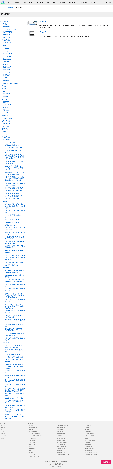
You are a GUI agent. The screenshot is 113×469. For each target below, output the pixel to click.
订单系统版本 (6, 129)
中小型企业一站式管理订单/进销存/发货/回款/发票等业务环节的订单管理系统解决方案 (14, 295)
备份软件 (31, 446)
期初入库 (6, 102)
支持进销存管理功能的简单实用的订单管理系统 (15, 162)
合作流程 (4, 86)
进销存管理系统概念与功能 (13, 145)
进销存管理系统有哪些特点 (13, 220)
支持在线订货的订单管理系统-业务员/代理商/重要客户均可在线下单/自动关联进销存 (14, 156)
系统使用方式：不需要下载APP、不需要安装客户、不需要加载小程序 (14, 416)
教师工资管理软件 (61, 444)
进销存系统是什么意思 (11, 225)
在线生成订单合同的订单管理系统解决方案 (15, 300)
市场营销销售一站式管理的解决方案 (15, 320)
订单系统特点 (6, 121)
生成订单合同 (7, 48)
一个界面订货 (7, 78)
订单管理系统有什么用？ (10, 29)
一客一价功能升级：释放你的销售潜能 (15, 211)
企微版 (5, 134)
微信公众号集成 (8, 67)
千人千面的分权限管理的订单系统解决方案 (15, 289)
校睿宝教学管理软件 (89, 448)
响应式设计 (6, 123)
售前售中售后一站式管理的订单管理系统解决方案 (15, 316)
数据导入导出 (7, 59)
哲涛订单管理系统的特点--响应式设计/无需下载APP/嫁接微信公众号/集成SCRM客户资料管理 (14, 179)
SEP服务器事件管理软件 (90, 440)
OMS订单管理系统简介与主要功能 (14, 151)
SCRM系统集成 (8, 53)
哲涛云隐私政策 (4, 436)
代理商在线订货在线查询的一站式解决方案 (15, 325)
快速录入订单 (7, 75)
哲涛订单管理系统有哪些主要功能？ (14, 402)
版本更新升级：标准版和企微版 (14, 196)
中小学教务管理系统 (89, 434)
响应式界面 (6, 37)
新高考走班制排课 (61, 434)
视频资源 (84, 2)
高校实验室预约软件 (89, 436)
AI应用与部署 (73, 2)
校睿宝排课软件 (88, 444)
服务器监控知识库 (61, 452)
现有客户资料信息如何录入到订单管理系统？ (15, 411)
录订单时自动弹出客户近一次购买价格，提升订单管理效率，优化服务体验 (15, 206)
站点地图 (3, 438)
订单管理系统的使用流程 (12, 193)
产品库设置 (6, 96)
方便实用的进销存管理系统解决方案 (15, 285)
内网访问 (31, 429)
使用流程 (4, 88)
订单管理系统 (6, 26)
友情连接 (30, 423)
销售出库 (6, 110)
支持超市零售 (7, 56)
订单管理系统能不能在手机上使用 (15, 398)
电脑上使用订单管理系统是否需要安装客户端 (15, 258)
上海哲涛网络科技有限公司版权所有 (60, 461)
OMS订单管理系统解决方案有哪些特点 (14, 276)
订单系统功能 (6, 40)
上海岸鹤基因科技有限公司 (91, 455)
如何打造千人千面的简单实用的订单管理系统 (15, 233)
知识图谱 (62, 2)
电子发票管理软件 (33, 431)
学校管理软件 (32, 444)
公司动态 (3, 427)
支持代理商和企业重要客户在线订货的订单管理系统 (15, 184)
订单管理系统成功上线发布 (13, 199)
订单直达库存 (7, 72)
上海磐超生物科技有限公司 (63, 455)
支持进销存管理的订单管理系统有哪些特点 (15, 360)
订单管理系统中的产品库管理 (13, 190)
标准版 (5, 131)
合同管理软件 (88, 425)
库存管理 (4, 99)
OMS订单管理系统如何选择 (13, 354)
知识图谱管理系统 (61, 427)
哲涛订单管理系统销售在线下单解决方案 (15, 339)
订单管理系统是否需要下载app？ (14, 262)
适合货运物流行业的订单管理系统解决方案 (15, 311)
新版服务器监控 (88, 450)
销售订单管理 (7, 43)
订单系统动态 (6, 137)
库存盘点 (6, 107)
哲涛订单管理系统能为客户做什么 (15, 255)
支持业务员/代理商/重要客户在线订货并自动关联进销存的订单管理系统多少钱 (15, 366)
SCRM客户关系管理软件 (34, 434)
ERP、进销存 (27, 2)
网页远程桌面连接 (61, 440)
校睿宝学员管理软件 (61, 446)
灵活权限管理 (7, 126)
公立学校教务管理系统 (62, 442)
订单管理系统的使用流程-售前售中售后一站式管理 (14, 242)
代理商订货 (6, 34)
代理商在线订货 (8, 118)
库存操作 (6, 64)
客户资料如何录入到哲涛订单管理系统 (15, 394)
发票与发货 (6, 69)
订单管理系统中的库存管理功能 (14, 188)
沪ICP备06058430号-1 (56, 463)
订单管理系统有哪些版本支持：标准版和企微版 (15, 406)
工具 (100, 2)
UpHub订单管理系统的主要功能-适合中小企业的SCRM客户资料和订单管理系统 (15, 168)
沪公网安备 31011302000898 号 (57, 464)
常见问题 (6, 342)
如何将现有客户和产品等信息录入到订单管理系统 (15, 247)
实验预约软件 (88, 438)
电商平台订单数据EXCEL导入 (12, 83)
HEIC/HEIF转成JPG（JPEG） (36, 455)
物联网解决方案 (32, 438)
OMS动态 (4, 24)
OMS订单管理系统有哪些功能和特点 (14, 351)
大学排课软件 (88, 431)
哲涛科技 (31, 425)
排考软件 (87, 429)
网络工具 (31, 450)
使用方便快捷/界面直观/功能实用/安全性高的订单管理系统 (14, 173)
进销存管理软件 (8, 32)
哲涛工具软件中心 (33, 442)
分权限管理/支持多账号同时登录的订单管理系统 (14, 238)
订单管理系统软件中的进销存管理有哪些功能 (15, 228)
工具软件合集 (88, 427)
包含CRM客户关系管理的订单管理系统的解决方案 (14, 334)
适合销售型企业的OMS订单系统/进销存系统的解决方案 (14, 271)
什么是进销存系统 (10, 142)
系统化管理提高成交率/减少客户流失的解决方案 (14, 330)
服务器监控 (59, 450)
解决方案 (6, 268)
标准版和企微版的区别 (11, 265)
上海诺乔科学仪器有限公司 (35, 457)
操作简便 (6, 80)
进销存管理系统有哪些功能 (13, 222)
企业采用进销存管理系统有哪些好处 (15, 216)
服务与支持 (3, 434)
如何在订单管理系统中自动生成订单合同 (15, 376)
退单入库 (6, 113)
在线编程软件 (60, 436)
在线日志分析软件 (61, 438)
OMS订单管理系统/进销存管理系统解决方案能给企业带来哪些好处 (15, 280)
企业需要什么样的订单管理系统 (14, 357)
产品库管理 (5, 91)
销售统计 (6, 61)
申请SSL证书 (32, 452)
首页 (9, 2)
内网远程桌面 (60, 429)
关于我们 (109, 2)
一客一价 (6, 51)
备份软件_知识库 (61, 448)
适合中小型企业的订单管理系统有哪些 (15, 385)
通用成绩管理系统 (33, 427)
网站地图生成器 (88, 446)
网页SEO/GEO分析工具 (62, 425)
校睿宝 (17, 2)
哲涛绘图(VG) (32, 448)
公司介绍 (3, 425)
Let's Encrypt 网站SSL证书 (92, 452)
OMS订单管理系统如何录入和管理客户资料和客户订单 (14, 346)
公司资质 (3, 431)
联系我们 (3, 429)
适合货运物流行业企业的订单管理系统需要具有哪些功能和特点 (15, 390)
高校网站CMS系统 (89, 442)
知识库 (93, 2)
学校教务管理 (51, 2)
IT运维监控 (39, 2)
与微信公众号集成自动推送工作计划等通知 (15, 251)
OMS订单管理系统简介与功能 (14, 148)
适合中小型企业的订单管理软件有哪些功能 (15, 381)
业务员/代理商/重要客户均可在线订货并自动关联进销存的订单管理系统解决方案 (15, 306)
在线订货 (6, 45)
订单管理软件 (10, 7)
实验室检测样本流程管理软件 (35, 436)
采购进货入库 (7, 104)
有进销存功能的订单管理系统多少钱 (15, 371)
